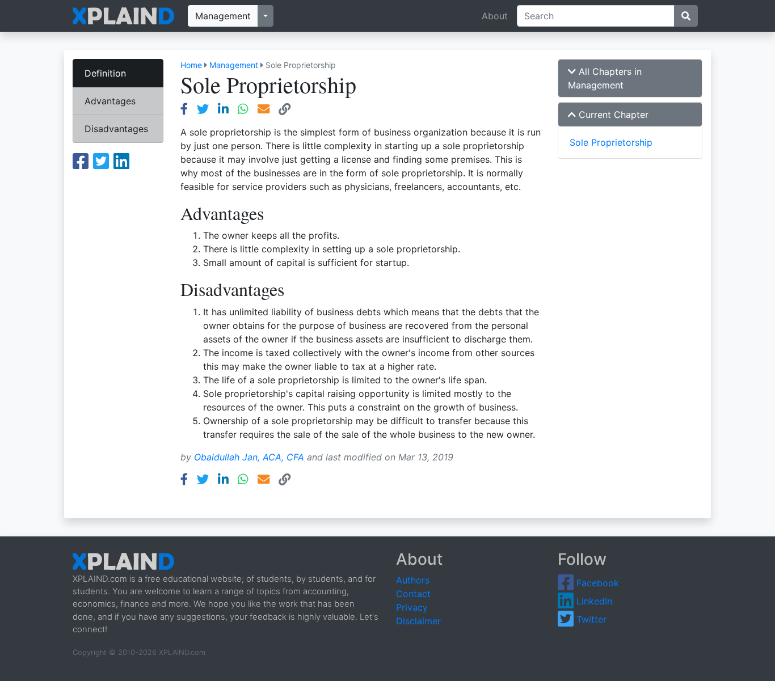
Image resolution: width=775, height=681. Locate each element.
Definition (105, 73)
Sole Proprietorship (611, 142)
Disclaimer (418, 621)
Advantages (110, 101)
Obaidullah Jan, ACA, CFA (249, 457)
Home (191, 65)
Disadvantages (116, 128)
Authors (412, 580)
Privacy (412, 607)
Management (223, 16)
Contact (413, 593)
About (495, 16)
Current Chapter (612, 114)
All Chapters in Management (605, 78)
